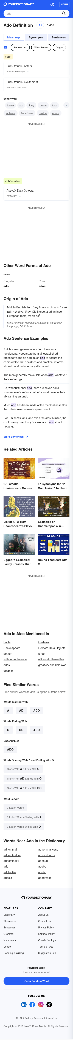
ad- (51, 311)
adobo (42, 872)
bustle (43, 105)
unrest (55, 113)
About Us (43, 914)
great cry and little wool (52, 665)
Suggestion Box (47, 953)
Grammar (9, 934)
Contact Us (44, 921)
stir (21, 105)
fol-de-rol (43, 642)
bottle (7, 642)
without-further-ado (15, 659)
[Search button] (63, 13)
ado (10, 749)
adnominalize (46, 855)
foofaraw (10, 113)
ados (42, 286)
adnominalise (12, 855)
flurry (31, 105)
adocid (8, 878)
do (38, 316)
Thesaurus (10, 921)
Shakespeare (12, 648)
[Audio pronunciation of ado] (40, 25)
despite (8, 671)
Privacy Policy (46, 927)
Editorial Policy (46, 934)
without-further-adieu (51, 659)
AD (21, 710)
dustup (43, 113)
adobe (42, 866)
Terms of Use (45, 946)
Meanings (13, 37)
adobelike (10, 872)
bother (8, 654)
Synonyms (36, 37)
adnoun (43, 861)
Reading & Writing (14, 953)
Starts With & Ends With (23, 769)
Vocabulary (10, 940)
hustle (10, 105)
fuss (54, 105)
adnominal (10, 849)
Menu (64, 4)
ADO (36, 710)
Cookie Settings (47, 940)
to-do (41, 654)
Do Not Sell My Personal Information (36, 1018)
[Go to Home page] (19, 4)
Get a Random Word (36, 981)
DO (21, 730)
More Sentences (14, 437)
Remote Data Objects (51, 648)
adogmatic (44, 878)
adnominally (11, 861)
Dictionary (9, 914)
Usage (7, 946)
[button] (52, 4)
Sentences (59, 37)
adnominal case (48, 849)
